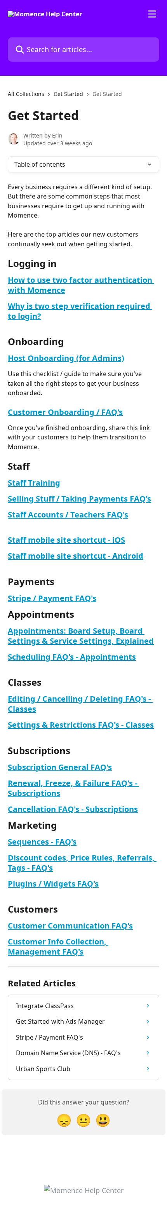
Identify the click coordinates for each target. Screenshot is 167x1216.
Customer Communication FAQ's (70, 925)
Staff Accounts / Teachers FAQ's (68, 514)
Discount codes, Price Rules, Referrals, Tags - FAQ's (82, 862)
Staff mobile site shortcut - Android (75, 556)
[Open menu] (152, 14)
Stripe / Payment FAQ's (52, 598)
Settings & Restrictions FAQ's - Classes (81, 724)
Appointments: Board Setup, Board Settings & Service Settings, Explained (81, 635)
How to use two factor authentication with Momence (81, 285)
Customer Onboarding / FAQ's (65, 412)
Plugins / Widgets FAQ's (53, 883)
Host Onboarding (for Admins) (66, 358)
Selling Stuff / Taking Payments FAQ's (79, 498)
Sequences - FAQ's (42, 841)
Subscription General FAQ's (60, 767)
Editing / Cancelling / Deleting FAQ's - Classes (80, 703)
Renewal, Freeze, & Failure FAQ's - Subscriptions (73, 788)
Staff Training (34, 482)
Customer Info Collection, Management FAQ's (58, 946)
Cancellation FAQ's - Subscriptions (73, 809)
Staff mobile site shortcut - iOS (66, 540)
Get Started (68, 94)
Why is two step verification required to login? (80, 311)
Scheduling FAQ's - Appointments (72, 657)
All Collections (26, 94)
